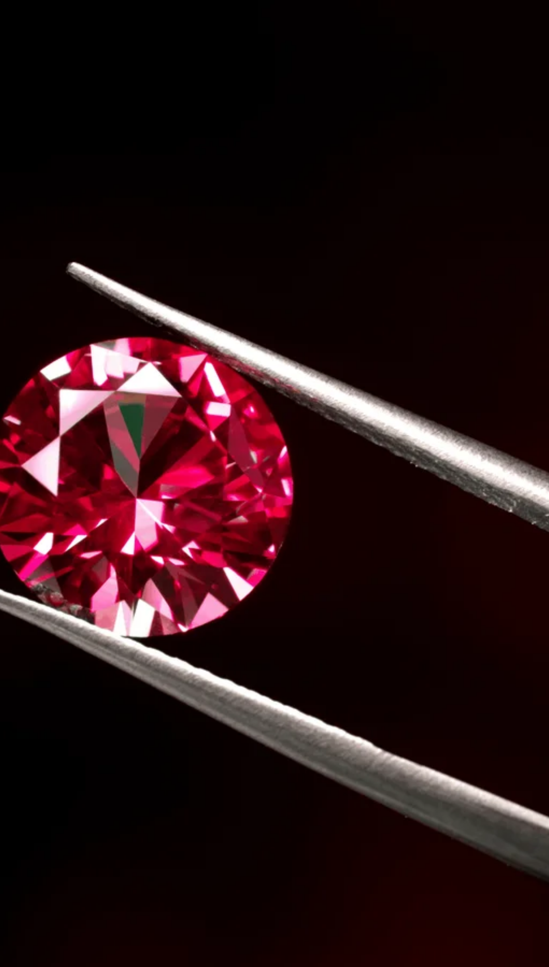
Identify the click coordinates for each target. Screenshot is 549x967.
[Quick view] (139, 619)
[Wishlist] (121, 619)
